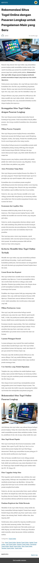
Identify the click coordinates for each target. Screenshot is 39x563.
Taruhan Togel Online (7, 548)
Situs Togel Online (27, 546)
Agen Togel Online (10, 542)
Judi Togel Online (11, 544)
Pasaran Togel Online (23, 544)
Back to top (34, 555)
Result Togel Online (15, 546)
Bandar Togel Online (23, 542)
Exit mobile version (19, 560)
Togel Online (12, 538)
